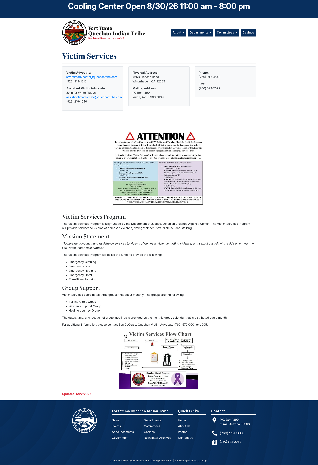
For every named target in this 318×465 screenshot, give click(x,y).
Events (116, 426)
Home (182, 420)
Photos (182, 432)
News (115, 420)
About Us (184, 426)
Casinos (248, 32)
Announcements (123, 432)
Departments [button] (199, 32)
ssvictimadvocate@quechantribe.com (91, 77)
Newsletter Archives (157, 437)
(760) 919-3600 (232, 433)
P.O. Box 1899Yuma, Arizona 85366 (235, 422)
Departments (152, 420)
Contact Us (185, 437)
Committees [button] (226, 32)
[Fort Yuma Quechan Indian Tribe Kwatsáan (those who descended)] (75, 32)
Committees (152, 426)
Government (120, 437)
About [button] (177, 32)
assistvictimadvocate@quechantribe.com (94, 97)
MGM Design (200, 461)
